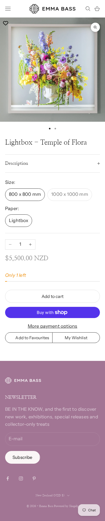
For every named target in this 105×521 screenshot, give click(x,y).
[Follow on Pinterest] (34, 478)
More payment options (52, 326)
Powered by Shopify (66, 506)
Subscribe (22, 457)
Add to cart (52, 296)
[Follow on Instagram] (20, 478)
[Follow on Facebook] (7, 478)
